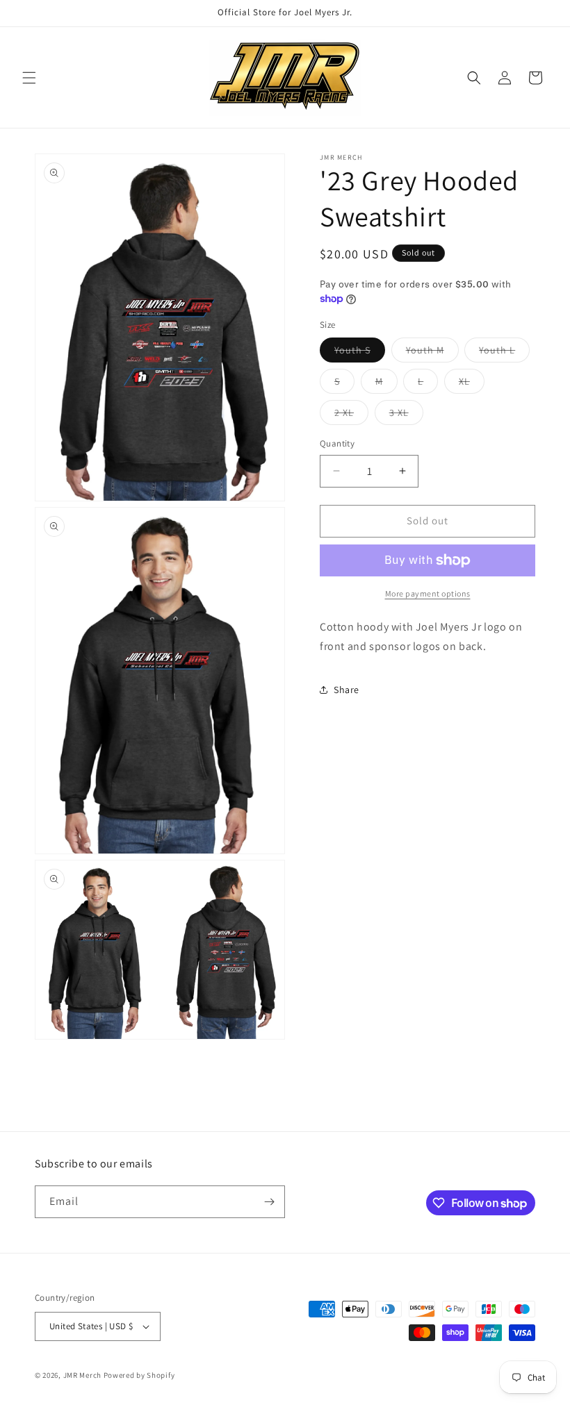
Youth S (359, 353)
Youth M (432, 353)
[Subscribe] (269, 1201)
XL (471, 384)
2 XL (351, 415)
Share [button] (346, 689)
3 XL (406, 415)
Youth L (504, 353)
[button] (29, 78)
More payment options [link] (428, 593)
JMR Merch (82, 1375)
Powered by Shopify (139, 1375)
